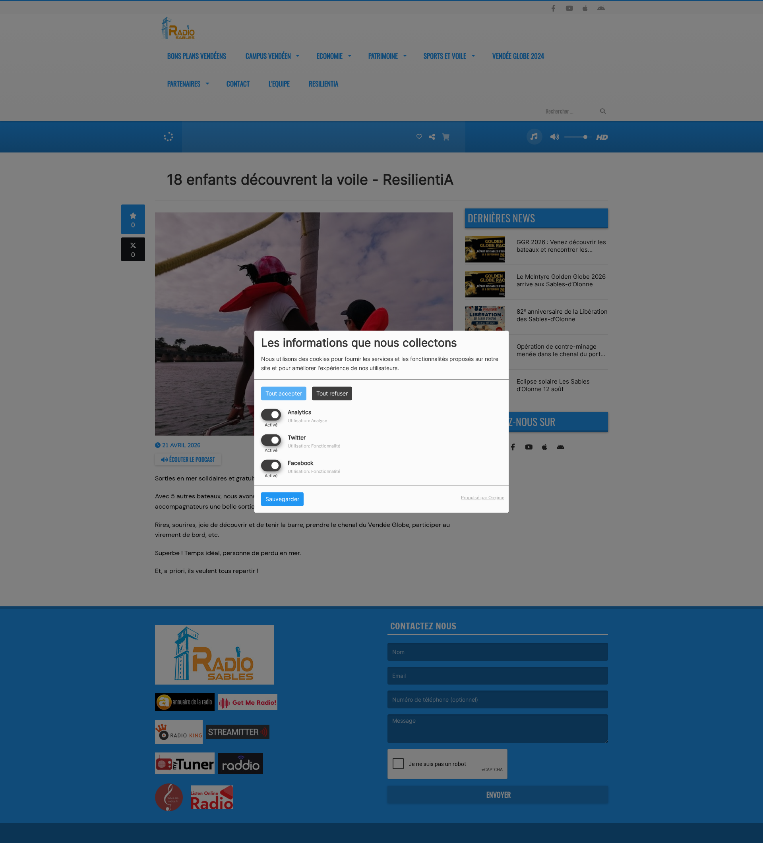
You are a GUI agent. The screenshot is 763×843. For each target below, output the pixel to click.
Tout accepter (283, 393)
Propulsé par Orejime (482, 497)
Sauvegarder (282, 499)
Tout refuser (332, 393)
